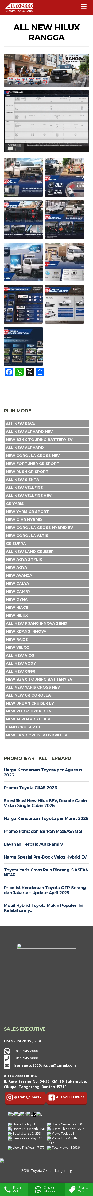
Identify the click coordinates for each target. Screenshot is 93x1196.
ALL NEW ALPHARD (25, 447)
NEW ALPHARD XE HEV (28, 719)
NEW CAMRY (18, 591)
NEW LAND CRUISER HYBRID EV (36, 735)
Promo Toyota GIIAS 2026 (30, 787)
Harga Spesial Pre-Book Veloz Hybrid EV (45, 857)
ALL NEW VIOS (20, 655)
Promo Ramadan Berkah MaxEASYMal (43, 831)
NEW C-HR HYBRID (24, 519)
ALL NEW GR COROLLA (28, 695)
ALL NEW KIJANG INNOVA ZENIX (36, 623)
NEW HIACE (17, 607)
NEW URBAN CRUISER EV (30, 703)
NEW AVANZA (19, 575)
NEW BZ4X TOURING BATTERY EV (39, 439)
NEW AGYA (16, 567)
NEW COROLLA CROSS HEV (33, 455)
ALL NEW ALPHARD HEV (29, 431)
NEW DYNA (17, 599)
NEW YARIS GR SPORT (27, 511)
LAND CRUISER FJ (23, 727)
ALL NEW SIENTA (22, 479)
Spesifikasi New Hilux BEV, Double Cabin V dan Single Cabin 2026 (45, 803)
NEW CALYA (17, 583)
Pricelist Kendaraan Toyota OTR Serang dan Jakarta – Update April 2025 (45, 890)
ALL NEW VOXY (21, 663)
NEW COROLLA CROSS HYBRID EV (39, 527)
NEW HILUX (17, 615)
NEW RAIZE (17, 639)
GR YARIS (15, 503)
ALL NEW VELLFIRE (24, 487)
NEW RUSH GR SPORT (27, 471)
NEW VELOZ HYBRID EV (28, 711)
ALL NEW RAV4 (20, 423)
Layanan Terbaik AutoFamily (33, 844)
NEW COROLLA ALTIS (27, 535)
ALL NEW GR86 (20, 671)
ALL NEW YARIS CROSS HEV (33, 687)
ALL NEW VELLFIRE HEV (28, 495)
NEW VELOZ (17, 647)
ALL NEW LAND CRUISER (30, 551)
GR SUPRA (16, 543)
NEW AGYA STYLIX (24, 559)
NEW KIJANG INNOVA (26, 631)
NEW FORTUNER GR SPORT (32, 463)
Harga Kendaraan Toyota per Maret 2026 (46, 818)
